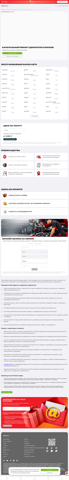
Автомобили (6, 439)
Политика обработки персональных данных (34, 447)
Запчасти (5, 445)
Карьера (26, 441)
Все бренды (34, 116)
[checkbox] (16, 417)
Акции (4, 447)
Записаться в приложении (12, 56)
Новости (26, 439)
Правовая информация (29, 445)
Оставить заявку (12, 53)
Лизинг (4, 456)
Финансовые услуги (29, 452)
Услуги (4, 452)
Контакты (5, 454)
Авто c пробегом (7, 441)
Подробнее (49, 472)
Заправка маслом (8, 364)
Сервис (5, 443)
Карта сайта (27, 454)
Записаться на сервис (10, 139)
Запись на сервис (7, 392)
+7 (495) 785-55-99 (62, 5)
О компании (27, 443)
